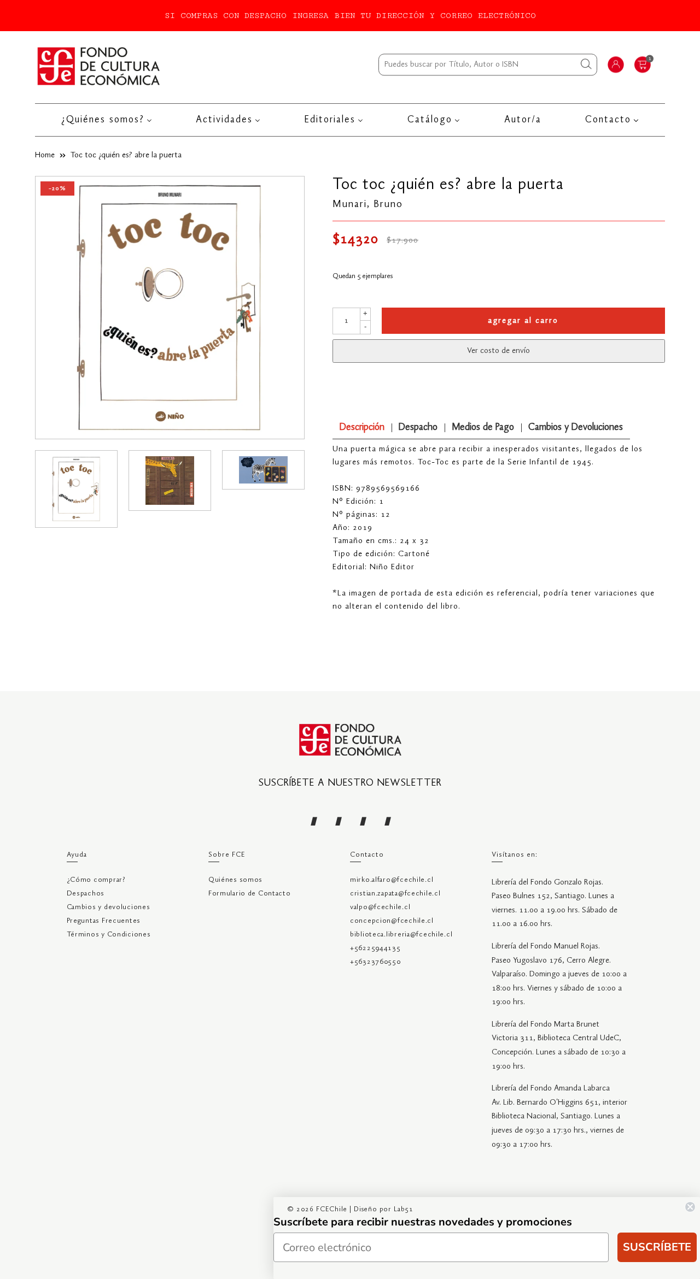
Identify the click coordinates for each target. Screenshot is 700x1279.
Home (45, 155)
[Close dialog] (690, 1206)
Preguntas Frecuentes (104, 921)
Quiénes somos (235, 880)
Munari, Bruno (367, 204)
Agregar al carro (523, 320)
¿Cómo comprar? (96, 880)
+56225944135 (375, 948)
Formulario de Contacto (249, 893)
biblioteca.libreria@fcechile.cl (401, 934)
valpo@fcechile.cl (380, 907)
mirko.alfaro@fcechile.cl (391, 880)
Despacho (418, 427)
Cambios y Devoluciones (575, 427)
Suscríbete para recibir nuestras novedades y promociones (422, 1222)
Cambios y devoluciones (108, 907)
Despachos (85, 893)
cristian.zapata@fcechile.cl (395, 893)
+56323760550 (375, 962)
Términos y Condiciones (109, 934)
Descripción (362, 427)
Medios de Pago (483, 427)
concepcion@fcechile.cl (392, 921)
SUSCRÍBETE (657, 1247)
